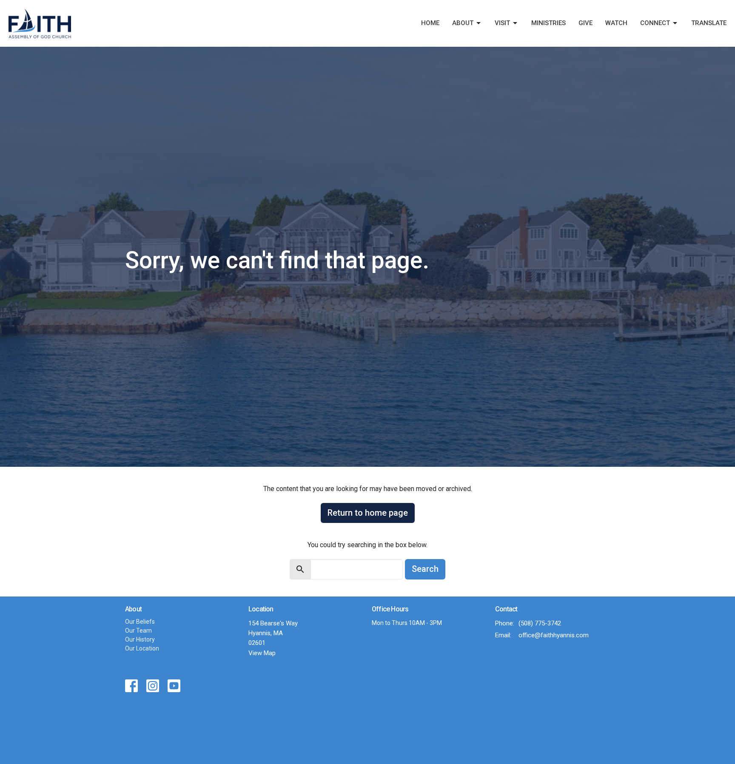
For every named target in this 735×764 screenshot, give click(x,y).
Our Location (142, 648)
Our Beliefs (140, 621)
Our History (140, 639)
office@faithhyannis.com (553, 635)
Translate (708, 23)
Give (585, 23)
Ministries (548, 23)
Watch (616, 23)
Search (425, 569)
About (462, 23)
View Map (262, 653)
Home (430, 23)
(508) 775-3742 (539, 623)
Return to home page (368, 513)
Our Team (138, 630)
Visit (502, 23)
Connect (655, 23)
